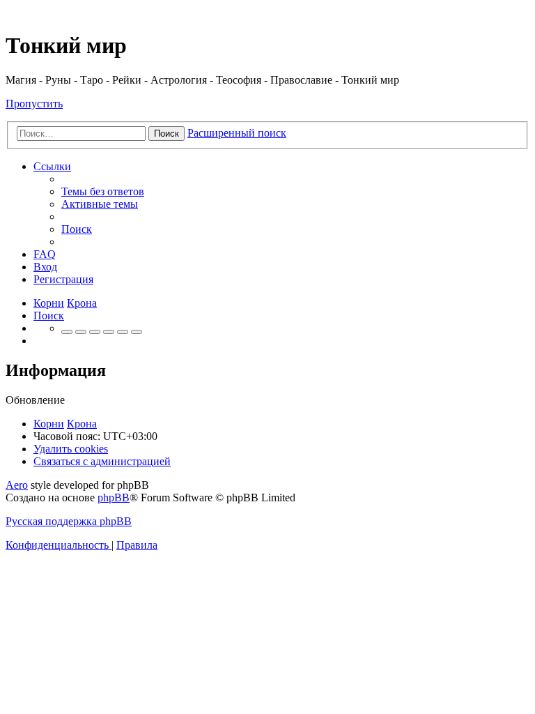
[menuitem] (102, 191)
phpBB (114, 497)
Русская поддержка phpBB (69, 521)
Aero (17, 485)
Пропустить (34, 103)
